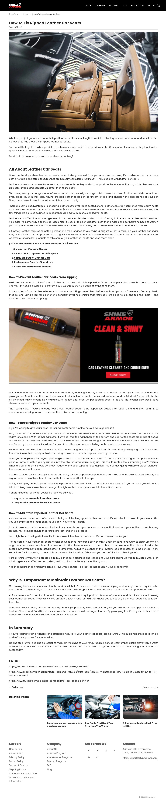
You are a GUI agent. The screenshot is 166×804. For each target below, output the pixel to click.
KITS (125, 5)
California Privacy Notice (23, 773)
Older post (18, 687)
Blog (49, 769)
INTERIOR (113, 5)
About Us (52, 749)
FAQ (49, 765)
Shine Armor (14, 14)
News (25, 14)
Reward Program (56, 761)
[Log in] (153, 5)
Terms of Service (18, 765)
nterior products (30, 502)
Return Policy (16, 761)
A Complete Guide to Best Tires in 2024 (140, 724)
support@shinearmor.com (143, 758)
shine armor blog (62, 156)
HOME (88, 5)
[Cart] (157, 5)
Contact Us (15, 749)
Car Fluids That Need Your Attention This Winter (99, 724)
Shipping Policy (17, 769)
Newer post (149, 687)
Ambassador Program (59, 757)
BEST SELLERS (137, 5)
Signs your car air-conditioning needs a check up (64, 724)
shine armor (71, 243)
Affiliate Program (56, 753)
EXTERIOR (100, 5)
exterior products (29, 498)
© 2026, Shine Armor (147, 797)
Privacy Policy (16, 757)
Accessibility (16, 753)
